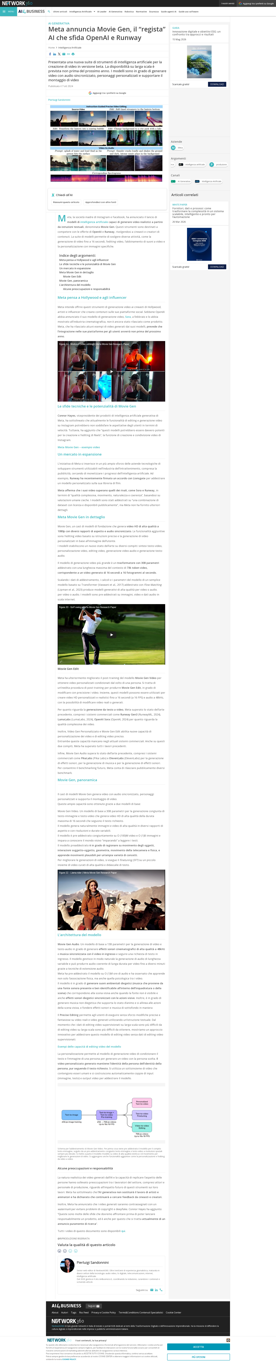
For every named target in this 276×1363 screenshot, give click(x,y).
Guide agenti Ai (168, 11)
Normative (141, 11)
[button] (8, 11)
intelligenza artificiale (94, 222)
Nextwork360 (58, 1326)
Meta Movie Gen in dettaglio (76, 272)
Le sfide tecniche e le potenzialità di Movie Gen (87, 264)
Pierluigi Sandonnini (59, 100)
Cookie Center (173, 1312)
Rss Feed (84, 1312)
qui (123, 1231)
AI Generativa (115, 11)
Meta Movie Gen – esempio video (79, 447)
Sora (128, 316)
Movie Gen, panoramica (73, 280)
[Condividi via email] (64, 54)
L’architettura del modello (75, 285)
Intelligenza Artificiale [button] (80, 11)
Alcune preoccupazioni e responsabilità (86, 289)
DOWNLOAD (217, 84)
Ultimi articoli (60, 11)
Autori (64, 1312)
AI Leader (102, 11)
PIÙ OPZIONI (198, 1357)
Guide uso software (188, 11)
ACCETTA (198, 1347)
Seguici (92, 1305)
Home (51, 47)
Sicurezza (154, 11)
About (55, 1312)
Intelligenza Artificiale (69, 47)
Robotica (129, 11)
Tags (73, 1312)
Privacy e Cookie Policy (103, 1312)
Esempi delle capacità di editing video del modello (89, 1046)
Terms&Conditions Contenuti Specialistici (141, 1312)
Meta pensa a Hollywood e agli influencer (84, 260)
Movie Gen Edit (72, 276)
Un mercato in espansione (75, 268)
